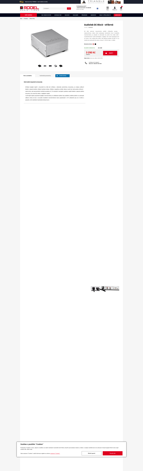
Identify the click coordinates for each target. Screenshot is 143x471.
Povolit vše (112, 453)
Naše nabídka (28, 15)
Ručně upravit (91, 453)
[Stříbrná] (93, 44)
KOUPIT (111, 53)
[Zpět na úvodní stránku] (29, 8)
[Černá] (95, 44)
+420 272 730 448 (97, 63)
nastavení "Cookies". (55, 453)
